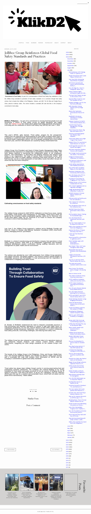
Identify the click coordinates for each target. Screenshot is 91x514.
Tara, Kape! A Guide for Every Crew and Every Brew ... (77, 276)
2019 (67, 449)
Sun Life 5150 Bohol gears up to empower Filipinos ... (77, 379)
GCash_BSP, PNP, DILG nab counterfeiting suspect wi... (77, 321)
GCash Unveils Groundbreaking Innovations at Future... (77, 404)
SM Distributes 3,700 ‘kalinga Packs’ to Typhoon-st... (77, 72)
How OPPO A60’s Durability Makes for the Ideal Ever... (77, 168)
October (69, 63)
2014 (67, 460)
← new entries (10, 449)
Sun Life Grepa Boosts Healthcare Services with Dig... (76, 219)
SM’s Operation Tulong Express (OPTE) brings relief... (76, 108)
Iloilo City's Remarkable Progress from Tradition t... (77, 408)
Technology (48, 42)
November (70, 61)
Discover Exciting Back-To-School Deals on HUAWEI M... (77, 343)
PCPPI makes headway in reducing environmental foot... (76, 284)
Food (27, 42)
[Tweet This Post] (30, 391)
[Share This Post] (32, 391)
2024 (67, 57)
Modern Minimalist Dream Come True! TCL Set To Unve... (76, 338)
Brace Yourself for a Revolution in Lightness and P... (77, 238)
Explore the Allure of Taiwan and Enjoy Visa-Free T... (77, 230)
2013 (67, 462)
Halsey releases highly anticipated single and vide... (77, 92)
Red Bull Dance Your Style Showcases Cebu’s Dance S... (77, 211)
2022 (67, 442)
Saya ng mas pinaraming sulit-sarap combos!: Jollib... (77, 419)
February (70, 435)
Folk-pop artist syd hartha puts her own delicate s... (77, 199)
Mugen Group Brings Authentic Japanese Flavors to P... (77, 363)
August (69, 67)
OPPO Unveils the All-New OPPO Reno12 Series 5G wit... (76, 367)
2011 (67, 467)
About (69, 42)
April (68, 430)
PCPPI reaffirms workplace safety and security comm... (77, 280)
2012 (67, 465)
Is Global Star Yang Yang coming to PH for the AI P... (77, 350)
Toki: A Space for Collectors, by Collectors (77, 202)
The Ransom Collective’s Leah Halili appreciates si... (77, 161)
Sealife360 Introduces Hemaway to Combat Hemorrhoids (75, 118)
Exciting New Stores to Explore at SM (75, 382)
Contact (63, 42)
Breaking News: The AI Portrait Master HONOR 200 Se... (77, 400)
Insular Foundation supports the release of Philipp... (77, 308)
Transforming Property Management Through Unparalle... (76, 126)
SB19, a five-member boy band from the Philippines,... (77, 227)
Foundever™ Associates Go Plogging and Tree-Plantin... (77, 179)
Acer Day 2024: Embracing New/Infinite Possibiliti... (76, 80)
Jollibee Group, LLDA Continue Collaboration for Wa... (77, 183)
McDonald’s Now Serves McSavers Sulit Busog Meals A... (77, 251)
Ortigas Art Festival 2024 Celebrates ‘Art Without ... (77, 157)
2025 (67, 54)
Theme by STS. (50, 511)
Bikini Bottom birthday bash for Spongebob (77, 375)
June (68, 426)
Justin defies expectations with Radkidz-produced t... (77, 164)
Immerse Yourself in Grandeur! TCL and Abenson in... (77, 386)
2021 (67, 444)
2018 (67, 451)
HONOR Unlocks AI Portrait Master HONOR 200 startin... (76, 195)
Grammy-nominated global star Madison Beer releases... (76, 135)
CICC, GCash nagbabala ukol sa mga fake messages (77, 186)
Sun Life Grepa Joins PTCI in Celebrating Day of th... (77, 175)
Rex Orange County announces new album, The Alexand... (77, 154)
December (70, 59)
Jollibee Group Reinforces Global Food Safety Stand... (77, 333)
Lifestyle (21, 42)
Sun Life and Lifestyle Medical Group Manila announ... (77, 288)
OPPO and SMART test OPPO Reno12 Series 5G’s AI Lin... (77, 296)
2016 (67, 456)
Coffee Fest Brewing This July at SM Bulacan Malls (77, 324)
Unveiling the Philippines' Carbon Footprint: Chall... (76, 312)
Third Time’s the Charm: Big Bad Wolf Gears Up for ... (77, 130)
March (69, 433)
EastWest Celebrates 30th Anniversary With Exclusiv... (77, 172)
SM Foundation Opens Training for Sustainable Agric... (77, 215)
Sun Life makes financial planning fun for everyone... (77, 292)
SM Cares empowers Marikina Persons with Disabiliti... (77, 150)
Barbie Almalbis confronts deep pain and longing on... (77, 371)
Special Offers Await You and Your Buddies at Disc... (77, 99)
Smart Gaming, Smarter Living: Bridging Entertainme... (77, 299)
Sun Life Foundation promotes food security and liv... (77, 411)
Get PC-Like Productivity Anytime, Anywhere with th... (76, 355)
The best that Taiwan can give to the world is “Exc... (77, 96)
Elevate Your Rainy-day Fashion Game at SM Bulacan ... (77, 359)
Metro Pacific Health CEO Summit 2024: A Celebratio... (76, 329)
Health (56, 42)
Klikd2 (39, 511)
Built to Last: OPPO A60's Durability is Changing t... (76, 315)
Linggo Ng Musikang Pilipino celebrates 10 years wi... (76, 190)
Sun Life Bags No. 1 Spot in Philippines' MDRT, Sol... (76, 88)
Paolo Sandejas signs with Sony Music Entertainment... (76, 242)
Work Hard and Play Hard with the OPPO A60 (77, 415)
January (69, 437)
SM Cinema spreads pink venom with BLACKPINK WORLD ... (76, 84)
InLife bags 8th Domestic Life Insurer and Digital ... (77, 146)
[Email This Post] (35, 391)
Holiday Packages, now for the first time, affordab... (77, 103)
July (68, 70)
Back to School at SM (75, 273)
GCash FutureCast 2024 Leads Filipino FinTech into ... (77, 76)
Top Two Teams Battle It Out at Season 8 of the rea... (77, 223)
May (68, 428)
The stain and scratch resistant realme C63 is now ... (77, 265)
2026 (67, 52)
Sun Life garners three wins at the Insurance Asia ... (77, 206)
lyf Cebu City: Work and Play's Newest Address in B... (77, 393)
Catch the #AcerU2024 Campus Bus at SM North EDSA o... (77, 304)
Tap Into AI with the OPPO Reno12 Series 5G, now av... (77, 260)
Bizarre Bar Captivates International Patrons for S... (76, 113)
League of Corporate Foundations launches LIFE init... (77, 256)
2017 (67, 453)
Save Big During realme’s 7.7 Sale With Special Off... (77, 347)
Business (33, 42)
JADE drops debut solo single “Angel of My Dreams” (77, 139)
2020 (67, 447)
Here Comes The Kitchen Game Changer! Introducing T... (77, 270)
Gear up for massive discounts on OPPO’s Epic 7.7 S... (77, 397)
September (70, 65)
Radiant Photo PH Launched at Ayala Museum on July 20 (77, 143)
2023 (67, 440)
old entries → (56, 449)
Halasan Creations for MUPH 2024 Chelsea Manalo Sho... (77, 122)
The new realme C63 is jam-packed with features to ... (77, 389)
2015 (67, 458)
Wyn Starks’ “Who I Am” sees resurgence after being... (77, 246)
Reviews (40, 42)
